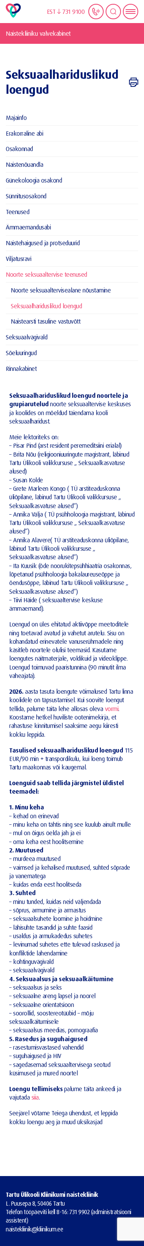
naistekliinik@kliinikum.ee (34, 1229)
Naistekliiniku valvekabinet (38, 33)
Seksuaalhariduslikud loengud (46, 306)
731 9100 (73, 11)
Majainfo (16, 117)
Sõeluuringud (21, 353)
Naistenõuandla (24, 164)
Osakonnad (19, 149)
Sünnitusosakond (26, 196)
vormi (112, 708)
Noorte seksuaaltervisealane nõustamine (61, 290)
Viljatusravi (18, 258)
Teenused (17, 212)
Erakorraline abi (24, 133)
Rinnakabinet (21, 368)
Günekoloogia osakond (34, 180)
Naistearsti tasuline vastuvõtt (45, 321)
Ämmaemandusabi (28, 227)
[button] (54, 11)
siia (35, 1097)
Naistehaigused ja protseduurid (42, 243)
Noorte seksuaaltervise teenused (46, 274)
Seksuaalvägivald (26, 337)
